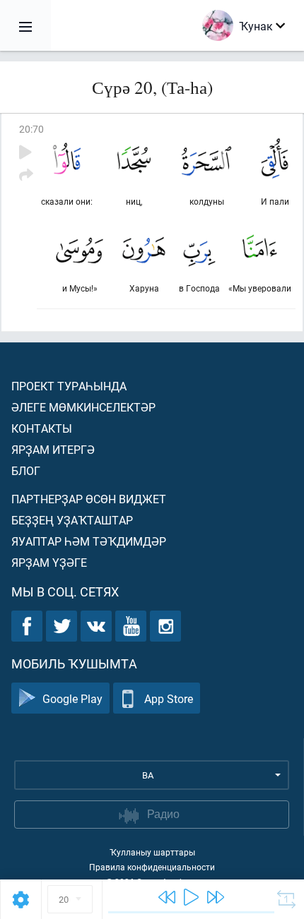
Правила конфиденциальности (152, 866)
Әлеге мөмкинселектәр (83, 407)
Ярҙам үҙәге (49, 562)
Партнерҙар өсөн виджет (88, 498)
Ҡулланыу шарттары (152, 852)
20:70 (31, 129)
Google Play (72, 698)
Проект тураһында (69, 385)
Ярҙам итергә (53, 449)
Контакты (41, 428)
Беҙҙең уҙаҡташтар (72, 519)
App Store (168, 698)
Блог (25, 470)
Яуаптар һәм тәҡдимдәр (88, 541)
